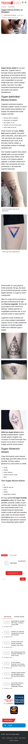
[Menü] (25, 2)
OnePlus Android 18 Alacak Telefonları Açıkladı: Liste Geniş (17, 643)
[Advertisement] (14, 52)
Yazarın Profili (22, 561)
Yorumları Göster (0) (13, 573)
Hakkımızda (10, 738)
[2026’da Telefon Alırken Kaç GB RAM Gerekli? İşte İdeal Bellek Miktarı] (6, 674)
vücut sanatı (18, 517)
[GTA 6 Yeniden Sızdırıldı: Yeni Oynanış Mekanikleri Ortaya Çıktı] (6, 663)
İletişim (16, 738)
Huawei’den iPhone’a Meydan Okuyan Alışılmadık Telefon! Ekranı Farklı (17, 685)
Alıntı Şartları (22, 738)
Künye (4, 738)
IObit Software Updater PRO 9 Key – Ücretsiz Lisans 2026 (18, 622)
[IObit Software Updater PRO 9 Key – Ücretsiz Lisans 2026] (6, 622)
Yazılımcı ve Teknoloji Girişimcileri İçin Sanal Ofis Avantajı (17, 633)
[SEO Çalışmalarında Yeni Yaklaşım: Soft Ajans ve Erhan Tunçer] (6, 653)
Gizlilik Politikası (14, 740)
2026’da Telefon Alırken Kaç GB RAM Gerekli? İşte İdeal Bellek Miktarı (18, 674)
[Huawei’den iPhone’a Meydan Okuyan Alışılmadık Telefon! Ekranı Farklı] (6, 684)
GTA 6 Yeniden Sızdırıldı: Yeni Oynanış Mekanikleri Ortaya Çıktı (18, 664)
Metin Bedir (7, 15)
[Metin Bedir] (6, 563)
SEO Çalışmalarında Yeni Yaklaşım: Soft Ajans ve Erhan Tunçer (18, 653)
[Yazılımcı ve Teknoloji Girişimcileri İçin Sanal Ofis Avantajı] (6, 633)
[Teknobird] (11, 2)
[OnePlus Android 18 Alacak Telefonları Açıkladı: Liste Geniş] (6, 643)
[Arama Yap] (22, 2)
